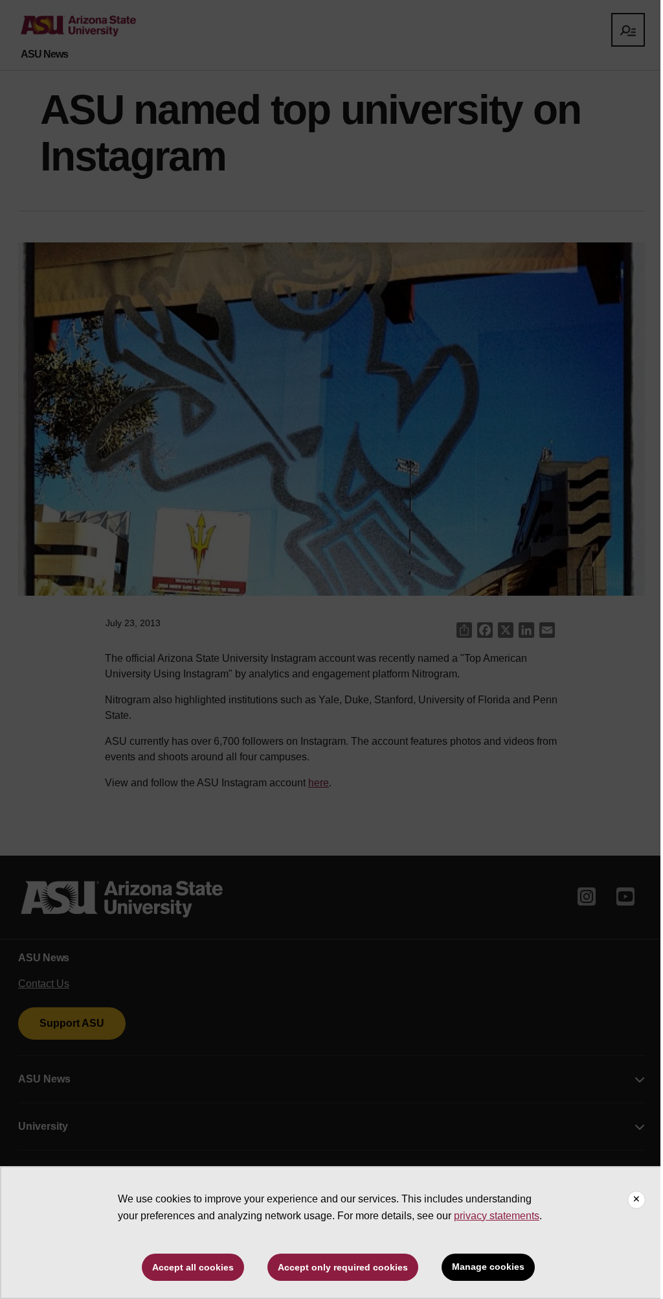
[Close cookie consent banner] (636, 1200)
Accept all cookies (193, 1267)
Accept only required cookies (343, 1267)
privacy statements (496, 1215)
